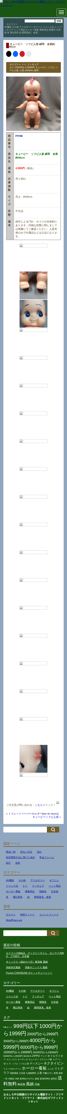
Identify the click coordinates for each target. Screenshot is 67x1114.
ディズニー (36, 1063)
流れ (39, 851)
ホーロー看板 (32, 30)
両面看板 (14, 1073)
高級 (37, 1084)
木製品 (11, 1079)
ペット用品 (19, 30)
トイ (57, 27)
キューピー (41, 67)
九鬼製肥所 (31, 1073)
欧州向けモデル (27, 1079)
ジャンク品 (48, 27)
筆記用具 (14, 32)
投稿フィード (27, 914)
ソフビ (51, 67)
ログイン (11, 914)
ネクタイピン (54, 1063)
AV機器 (8, 27)
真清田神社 (45, 1079)
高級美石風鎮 (13, 967)
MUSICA (27, 1056)
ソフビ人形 (24, 1064)
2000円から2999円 (42, 1034)
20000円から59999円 (45, 1052)
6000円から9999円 (39, 1047)
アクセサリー (26, 27)
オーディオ (23, 1059)
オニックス (12, 1059)
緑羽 (36, 70)
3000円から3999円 (16, 1041)
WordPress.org (14, 920)
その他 (15, 27)
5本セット (8, 1027)
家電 (56, 1073)
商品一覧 (11, 851)
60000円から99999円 (13, 1056)
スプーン (57, 1059)
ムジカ (50, 1069)
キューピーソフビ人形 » (47, 816)
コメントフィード (49, 914)
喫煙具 (52, 30)
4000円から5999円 (24, 67)
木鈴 (17, 1079)
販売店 (54, 1079)
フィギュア (33, 64)
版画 (37, 1079)
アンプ (44, 1056)
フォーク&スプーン (12, 1069)
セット (7, 1063)
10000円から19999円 (17, 1052)
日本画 (54, 891)
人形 (22, 70)
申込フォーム (46, 857)
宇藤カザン (48, 1073)
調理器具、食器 (30, 32)
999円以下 (26, 1026)
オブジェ (37, 27)
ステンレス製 (46, 1059)
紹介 (8, 863)
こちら (39, 804)
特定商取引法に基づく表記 (20, 857)
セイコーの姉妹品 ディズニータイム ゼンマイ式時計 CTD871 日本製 (35, 955)
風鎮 (30, 1084)
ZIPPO (36, 1056)
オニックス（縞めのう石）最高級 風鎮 (27, 961)
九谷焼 (22, 1073)
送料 (17, 863)
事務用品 (43, 30)
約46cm (29, 70)
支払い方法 (26, 851)
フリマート (28, 1097)
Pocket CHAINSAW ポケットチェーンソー (29, 973)
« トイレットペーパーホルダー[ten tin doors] (32, 813)
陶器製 (21, 1084)
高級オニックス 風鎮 (36, 967)
